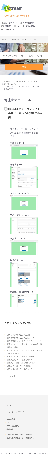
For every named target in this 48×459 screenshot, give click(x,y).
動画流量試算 (9, 29)
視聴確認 (8, 26)
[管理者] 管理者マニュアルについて (20, 338)
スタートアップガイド (18, 39)
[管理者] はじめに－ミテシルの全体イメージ (24, 341)
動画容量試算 (30, 26)
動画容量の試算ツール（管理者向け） (22, 434)
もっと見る (11, 376)
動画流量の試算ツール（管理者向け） (22, 438)
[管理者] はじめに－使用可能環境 (19, 360)
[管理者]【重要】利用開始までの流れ (21, 363)
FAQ (18, 26)
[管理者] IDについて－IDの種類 (19, 366)
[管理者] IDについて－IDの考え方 (19, 369)
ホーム (3, 39)
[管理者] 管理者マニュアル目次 (19, 335)
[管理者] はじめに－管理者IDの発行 (20, 356)
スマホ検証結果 (28, 23)
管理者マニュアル (10, 84)
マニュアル (34, 39)
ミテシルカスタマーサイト (13, 81)
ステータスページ (10, 23)
